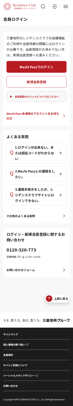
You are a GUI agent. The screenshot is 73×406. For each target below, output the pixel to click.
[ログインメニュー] (54, 6)
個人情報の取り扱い (14, 344)
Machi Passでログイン (36, 66)
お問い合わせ (10, 385)
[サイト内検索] (43, 6)
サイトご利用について (15, 365)
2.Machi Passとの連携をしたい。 (35, 174)
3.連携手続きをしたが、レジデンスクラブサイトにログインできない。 (34, 195)
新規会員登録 (36, 81)
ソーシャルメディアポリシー (19, 375)
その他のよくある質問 (20, 216)
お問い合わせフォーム (20, 270)
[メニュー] (66, 6)
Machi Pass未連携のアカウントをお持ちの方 (32, 115)
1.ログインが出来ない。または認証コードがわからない (34, 153)
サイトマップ (10, 334)
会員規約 (8, 355)
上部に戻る (61, 299)
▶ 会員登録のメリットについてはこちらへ (34, 96)
